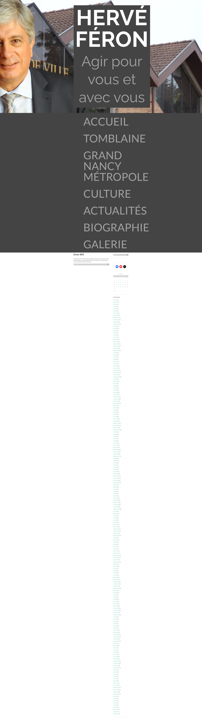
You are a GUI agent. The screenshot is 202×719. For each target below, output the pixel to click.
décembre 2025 (116, 317)
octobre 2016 (115, 559)
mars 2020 (115, 469)
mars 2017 (115, 548)
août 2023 (115, 379)
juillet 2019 (115, 486)
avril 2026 (115, 308)
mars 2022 (115, 416)
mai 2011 (115, 702)
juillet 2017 (115, 539)
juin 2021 (115, 436)
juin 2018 (115, 515)
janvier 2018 (115, 526)
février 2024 (115, 365)
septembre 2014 (116, 614)
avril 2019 (115, 493)
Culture (107, 193)
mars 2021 (115, 442)
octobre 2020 (115, 453)
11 (116, 282)
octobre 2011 (115, 691)
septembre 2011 (116, 694)
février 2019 (115, 498)
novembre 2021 (116, 425)
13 (120, 282)
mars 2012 (115, 680)
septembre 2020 (116, 456)
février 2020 (115, 471)
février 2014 (115, 630)
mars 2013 (115, 654)
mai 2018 (115, 517)
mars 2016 (115, 575)
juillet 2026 (115, 302)
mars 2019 (115, 495)
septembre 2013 (116, 641)
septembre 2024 (116, 350)
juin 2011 (115, 700)
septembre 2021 (116, 429)
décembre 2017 (116, 528)
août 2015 (115, 590)
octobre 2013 (115, 638)
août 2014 (115, 616)
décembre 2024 (116, 343)
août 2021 (115, 431)
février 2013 (115, 656)
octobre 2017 (115, 533)
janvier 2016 (115, 579)
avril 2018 (115, 520)
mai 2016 (115, 570)
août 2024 (115, 352)
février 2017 (115, 550)
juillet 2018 (115, 513)
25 (116, 286)
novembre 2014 (116, 610)
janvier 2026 (115, 315)
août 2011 (115, 696)
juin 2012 (115, 674)
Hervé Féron (112, 28)
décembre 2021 (116, 423)
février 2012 (115, 682)
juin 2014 (115, 621)
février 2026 (115, 313)
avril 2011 (115, 705)
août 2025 (115, 326)
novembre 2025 (116, 319)
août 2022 (115, 405)
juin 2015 (115, 594)
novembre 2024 (116, 346)
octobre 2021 (115, 427)
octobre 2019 (115, 480)
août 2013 (115, 643)
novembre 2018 (116, 504)
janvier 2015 (115, 605)
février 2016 (115, 577)
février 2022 (115, 418)
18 (116, 284)
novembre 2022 (116, 398)
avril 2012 (115, 678)
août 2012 (115, 669)
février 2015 (115, 603)
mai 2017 (115, 544)
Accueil (106, 121)
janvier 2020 (115, 473)
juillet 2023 (115, 381)
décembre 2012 (116, 660)
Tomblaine (114, 138)
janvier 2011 (115, 711)
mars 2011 (115, 707)
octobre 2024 (115, 348)
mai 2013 (115, 649)
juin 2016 (115, 568)
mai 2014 (115, 623)
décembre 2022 (116, 396)
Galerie (105, 244)
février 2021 (115, 445)
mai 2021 (115, 438)
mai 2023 (115, 385)
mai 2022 (115, 412)
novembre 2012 (116, 663)
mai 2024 (115, 359)
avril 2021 (115, 440)
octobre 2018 (115, 506)
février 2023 (115, 392)
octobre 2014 (115, 612)
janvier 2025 (115, 341)
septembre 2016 (116, 561)
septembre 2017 (116, 535)
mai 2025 (115, 332)
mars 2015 (115, 601)
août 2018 (115, 511)
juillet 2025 (115, 328)
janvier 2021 (115, 447)
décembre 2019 (116, 475)
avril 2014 (115, 625)
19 (118, 284)
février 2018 (115, 524)
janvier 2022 (115, 420)
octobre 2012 (115, 665)
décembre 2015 (116, 581)
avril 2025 (115, 335)
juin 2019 (115, 489)
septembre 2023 (116, 376)
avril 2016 (115, 572)
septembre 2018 (116, 509)
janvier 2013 (115, 658)
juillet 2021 (115, 434)
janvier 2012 (115, 685)
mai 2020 (115, 464)
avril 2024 (115, 361)
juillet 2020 (115, 460)
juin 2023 (115, 383)
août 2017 (115, 537)
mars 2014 (115, 627)
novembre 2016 (116, 557)
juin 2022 (115, 409)
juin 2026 (115, 304)
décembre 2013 (116, 634)
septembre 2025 (116, 324)
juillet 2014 (115, 619)
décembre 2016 (116, 555)
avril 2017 (115, 546)
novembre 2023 (116, 372)
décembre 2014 (116, 608)
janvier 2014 (115, 632)
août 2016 (115, 564)
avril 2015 (115, 599)
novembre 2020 (116, 451)
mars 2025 (115, 337)
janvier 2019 (115, 500)
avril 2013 (115, 652)
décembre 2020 (116, 449)
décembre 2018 (116, 502)
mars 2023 (115, 390)
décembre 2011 (116, 687)
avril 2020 (115, 467)
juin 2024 (115, 357)
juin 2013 (115, 647)
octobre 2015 (115, 586)
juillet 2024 (115, 354)
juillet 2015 (115, 592)
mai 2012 (115, 676)
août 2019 (115, 484)
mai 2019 (115, 491)
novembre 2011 (116, 689)
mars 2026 (115, 310)
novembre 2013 (116, 636)
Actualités (115, 210)
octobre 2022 (115, 401)
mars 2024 (115, 363)
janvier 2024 (115, 368)
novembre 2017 (116, 531)
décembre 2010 (116, 713)
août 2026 (115, 299)
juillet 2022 (115, 407)
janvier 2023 (115, 394)
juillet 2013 (115, 645)
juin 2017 (115, 542)
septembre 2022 (116, 403)
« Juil (114, 291)
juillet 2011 (115, 698)
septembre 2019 (116, 482)
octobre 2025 (115, 321)
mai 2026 (115, 306)
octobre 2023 (115, 374)
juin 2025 (115, 330)
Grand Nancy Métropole (116, 166)
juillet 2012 (115, 671)
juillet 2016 (115, 566)
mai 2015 (115, 597)
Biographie (116, 227)
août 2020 (115, 458)
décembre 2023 (116, 370)
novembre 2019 (116, 478)
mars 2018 (115, 522)
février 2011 (115, 709)
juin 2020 (115, 462)
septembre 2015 (116, 588)
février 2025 (115, 339)
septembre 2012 (116, 667)
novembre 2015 (116, 583)
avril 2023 (115, 387)
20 (120, 284)
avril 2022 (115, 414)
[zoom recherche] (108, 264)
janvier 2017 (115, 553)
